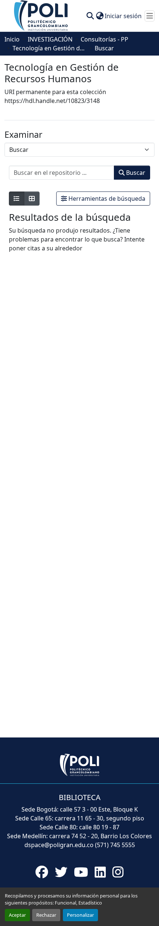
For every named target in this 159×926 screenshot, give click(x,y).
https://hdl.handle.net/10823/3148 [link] (52, 101)
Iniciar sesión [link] (123, 16)
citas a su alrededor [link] (54, 248)
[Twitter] (61, 871)
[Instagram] (118, 871)
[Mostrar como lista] (16, 198)
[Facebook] (41, 871)
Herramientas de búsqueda (106, 198)
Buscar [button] (135, 173)
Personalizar (80, 915)
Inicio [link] (12, 39)
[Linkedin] (100, 871)
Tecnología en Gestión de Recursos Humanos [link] (50, 48)
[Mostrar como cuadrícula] (32, 198)
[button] (41, 15)
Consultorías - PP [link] (104, 39)
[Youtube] (81, 871)
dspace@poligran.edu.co (59, 845)
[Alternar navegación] (150, 15)
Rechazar (46, 915)
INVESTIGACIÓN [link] (50, 39)
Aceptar (17, 915)
